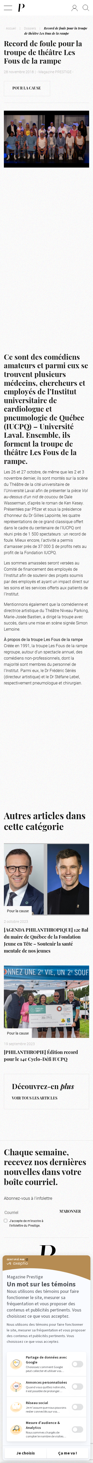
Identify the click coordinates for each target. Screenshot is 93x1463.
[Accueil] (21, 8)
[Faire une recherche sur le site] (86, 7)
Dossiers (30, 28)
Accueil (11, 28)
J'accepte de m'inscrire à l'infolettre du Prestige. (26, 1223)
